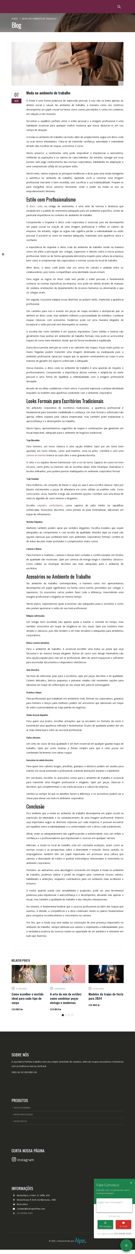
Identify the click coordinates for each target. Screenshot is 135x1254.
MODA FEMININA (22, 1112)
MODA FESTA (20, 1125)
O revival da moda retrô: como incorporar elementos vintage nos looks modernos (104, 1000)
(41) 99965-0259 (24, 1217)
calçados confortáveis (50, 505)
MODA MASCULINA (23, 1118)
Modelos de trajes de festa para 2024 (67, 996)
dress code (36, 206)
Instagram (25, 1164)
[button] (62, 1019)
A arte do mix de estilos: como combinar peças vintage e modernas (27, 998)
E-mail (123, 1226)
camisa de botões (36, 455)
